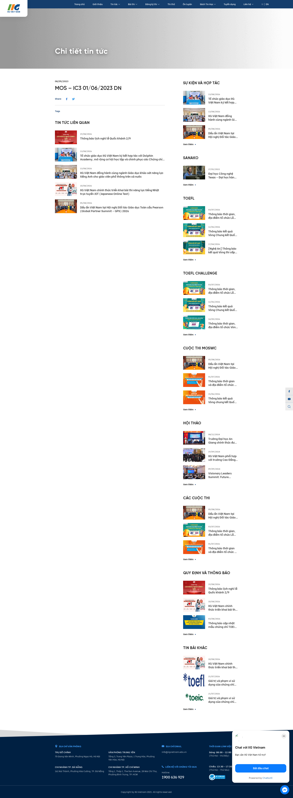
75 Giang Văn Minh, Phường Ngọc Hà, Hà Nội (77, 756)
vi (262, 4)
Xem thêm (188, 144)
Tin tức (114, 4)
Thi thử (171, 4)
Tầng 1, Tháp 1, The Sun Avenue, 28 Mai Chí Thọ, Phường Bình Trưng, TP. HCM (132, 772)
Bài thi (131, 4)
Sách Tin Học (206, 4)
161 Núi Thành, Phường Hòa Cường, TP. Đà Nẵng (79, 771)
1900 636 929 (173, 777)
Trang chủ (79, 4)
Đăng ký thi (151, 4)
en (267, 4)
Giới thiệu (98, 4)
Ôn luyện (187, 4)
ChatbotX (267, 777)
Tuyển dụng (230, 4)
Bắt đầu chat (261, 768)
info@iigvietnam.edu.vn (174, 751)
